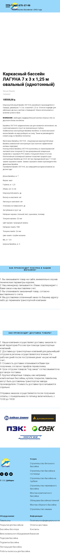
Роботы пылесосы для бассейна (15, 551)
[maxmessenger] (11, 474)
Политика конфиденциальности (45, 520)
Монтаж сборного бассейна (43, 505)
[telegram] (6, 474)
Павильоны (5, 520)
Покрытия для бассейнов (11, 525)
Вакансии (34, 534)
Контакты (34, 529)
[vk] (1, 474)
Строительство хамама (41, 509)
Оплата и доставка (38, 525)
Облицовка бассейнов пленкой (44, 500)
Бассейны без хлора (9, 529)
